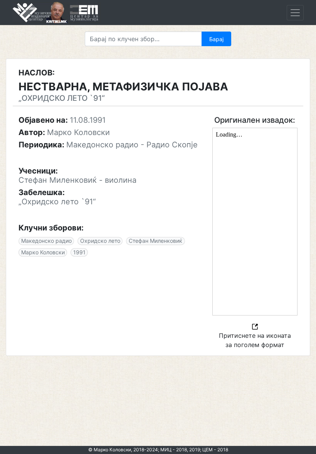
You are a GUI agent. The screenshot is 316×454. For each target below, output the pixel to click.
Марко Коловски (43, 252)
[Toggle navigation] (295, 12)
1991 (79, 252)
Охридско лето (100, 240)
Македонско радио (46, 240)
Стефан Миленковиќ (155, 240)
